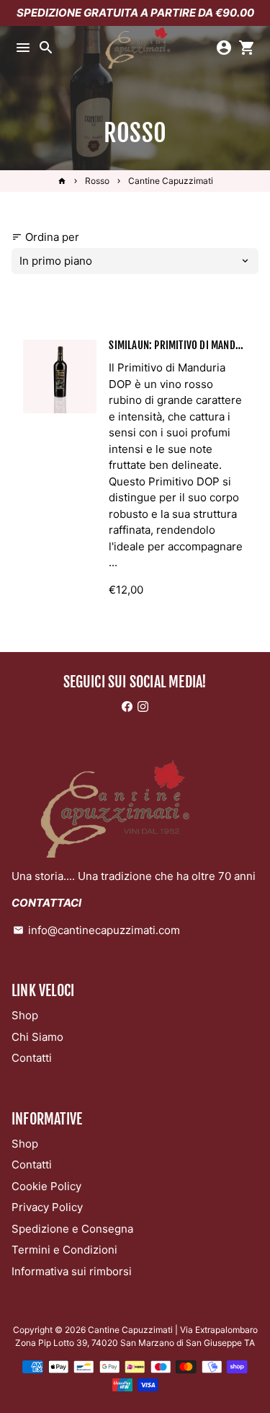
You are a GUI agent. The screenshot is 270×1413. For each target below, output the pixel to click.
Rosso (97, 180)
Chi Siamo (37, 1037)
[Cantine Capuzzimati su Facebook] (127, 706)
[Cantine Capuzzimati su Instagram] (143, 706)
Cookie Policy (46, 1186)
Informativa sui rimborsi (72, 1271)
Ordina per (45, 237)
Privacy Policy (47, 1207)
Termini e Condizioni (64, 1249)
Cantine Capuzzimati (170, 180)
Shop (25, 1015)
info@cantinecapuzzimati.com (96, 930)
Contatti (32, 1058)
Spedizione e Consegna (72, 1229)
